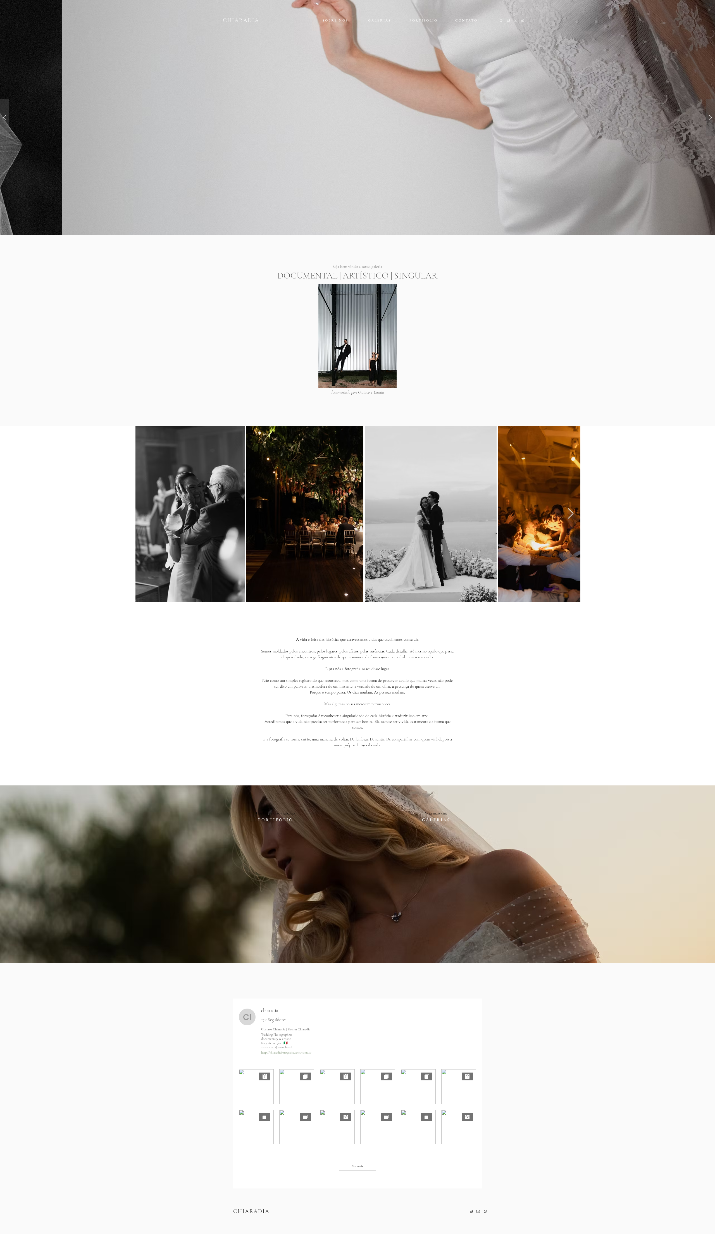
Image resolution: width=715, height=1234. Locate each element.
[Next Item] (571, 513)
